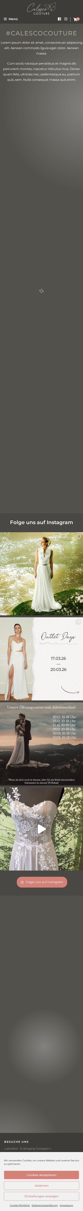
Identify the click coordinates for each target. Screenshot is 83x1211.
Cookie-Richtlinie (20, 1205)
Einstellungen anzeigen (42, 1196)
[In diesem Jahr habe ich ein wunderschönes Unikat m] (41, 829)
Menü (13, 19)
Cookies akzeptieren (41, 1175)
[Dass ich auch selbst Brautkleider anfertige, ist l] (41, 573)
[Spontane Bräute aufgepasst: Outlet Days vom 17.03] (41, 658)
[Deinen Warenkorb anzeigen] (75, 19)
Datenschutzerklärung (45, 1205)
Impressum (66, 1205)
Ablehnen (42, 1185)
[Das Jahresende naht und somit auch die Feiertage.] (41, 743)
